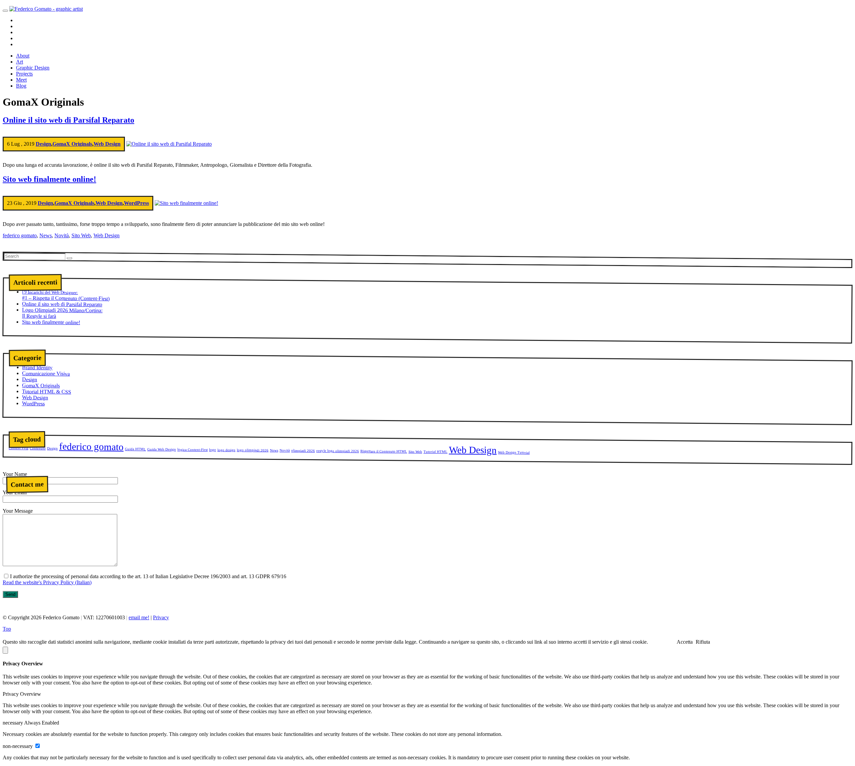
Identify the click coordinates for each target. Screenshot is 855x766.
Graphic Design (32, 68)
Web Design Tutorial (514, 452)
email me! (139, 617)
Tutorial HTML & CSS (46, 391)
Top (7, 629)
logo (212, 450)
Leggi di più (662, 642)
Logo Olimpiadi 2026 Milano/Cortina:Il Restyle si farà (62, 313)
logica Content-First (192, 450)
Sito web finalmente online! (49, 179)
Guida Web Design (161, 449)
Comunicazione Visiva (46, 373)
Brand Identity (37, 367)
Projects (24, 74)
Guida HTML (135, 449)
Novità (61, 235)
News (45, 235)
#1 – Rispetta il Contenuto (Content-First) (66, 295)
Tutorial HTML (435, 452)
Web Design (107, 144)
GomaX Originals (72, 144)
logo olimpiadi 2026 (253, 450)
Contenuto (38, 448)
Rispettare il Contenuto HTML (383, 451)
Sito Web (81, 235)
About (22, 55)
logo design (226, 450)
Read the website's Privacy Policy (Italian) (47, 582)
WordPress (136, 203)
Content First (18, 448)
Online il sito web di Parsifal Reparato (68, 120)
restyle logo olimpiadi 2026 (337, 451)
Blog (21, 86)
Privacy (161, 617)
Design (43, 144)
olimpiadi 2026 (303, 451)
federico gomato (20, 235)
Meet (21, 80)
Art (19, 62)
